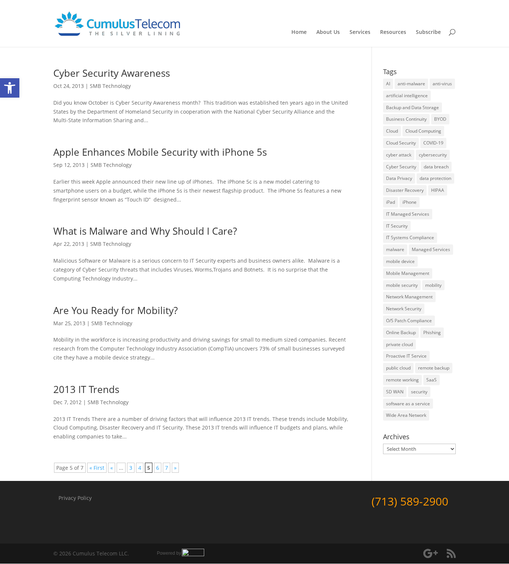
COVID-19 (433, 143)
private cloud (399, 344)
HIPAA (437, 190)
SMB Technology (110, 85)
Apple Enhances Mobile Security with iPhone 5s (160, 152)
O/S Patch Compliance (409, 320)
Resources (393, 32)
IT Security (397, 226)
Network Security (403, 308)
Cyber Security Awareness (111, 73)
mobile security (402, 285)
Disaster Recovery (405, 190)
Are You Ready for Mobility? (115, 310)
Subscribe (428, 32)
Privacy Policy (75, 497)
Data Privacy (399, 178)
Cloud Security (401, 143)
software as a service (408, 403)
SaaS (431, 380)
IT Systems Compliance (410, 237)
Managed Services (431, 249)
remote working (402, 380)
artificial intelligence (407, 95)
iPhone (409, 202)
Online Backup (401, 332)
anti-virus (442, 83)
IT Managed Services (407, 214)
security (419, 392)
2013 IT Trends (86, 389)
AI (388, 83)
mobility (433, 285)
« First (96, 467)
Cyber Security (401, 167)
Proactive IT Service (406, 356)
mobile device (400, 261)
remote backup (433, 368)
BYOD (440, 119)
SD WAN (395, 392)
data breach (436, 167)
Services (360, 32)
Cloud (392, 131)
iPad (390, 202)
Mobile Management (407, 273)
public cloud (398, 368)
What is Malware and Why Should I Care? (145, 231)
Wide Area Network (406, 415)
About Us (328, 32)
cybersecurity (433, 155)
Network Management (409, 297)
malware (395, 249)
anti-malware (411, 83)
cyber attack (398, 155)
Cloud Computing (423, 131)
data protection (435, 178)
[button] (9, 88)
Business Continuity (406, 119)
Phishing (432, 332)
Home (299, 32)
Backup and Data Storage (412, 107)
